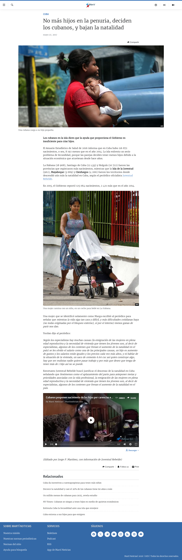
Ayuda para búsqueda (15, 549)
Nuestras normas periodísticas (19, 538)
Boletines (52, 533)
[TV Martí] (173, 5)
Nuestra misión (11, 533)
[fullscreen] (136, 444)
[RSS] (127, 534)
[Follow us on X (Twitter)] (100, 534)
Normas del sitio (12, 544)
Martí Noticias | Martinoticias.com (66, 401)
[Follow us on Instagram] (120, 534)
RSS (49, 544)
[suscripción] (141, 534)
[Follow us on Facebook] (93, 534)
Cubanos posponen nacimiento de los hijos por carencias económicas (84, 397)
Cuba (46, 14)
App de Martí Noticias (59, 549)
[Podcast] (156, 5)
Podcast (51, 538)
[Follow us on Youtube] (114, 534)
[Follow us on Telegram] (107, 534)
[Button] (133, 42)
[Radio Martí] (164, 5)
